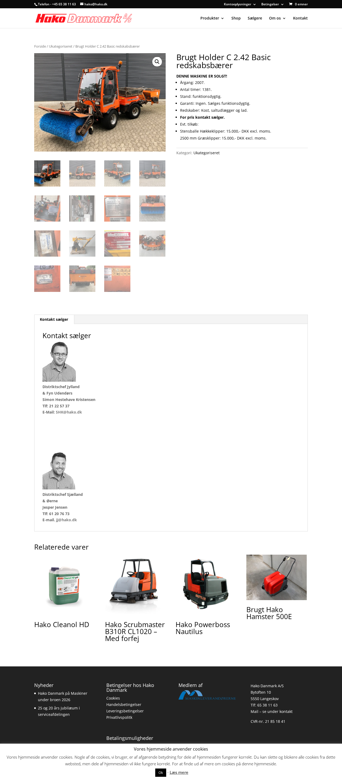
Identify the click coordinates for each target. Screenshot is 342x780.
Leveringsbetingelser (125, 710)
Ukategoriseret (60, 46)
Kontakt (300, 18)
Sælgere (255, 18)
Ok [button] (160, 772)
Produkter (209, 18)
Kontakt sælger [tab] (54, 319)
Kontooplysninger (237, 4)
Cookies (113, 698)
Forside (40, 46)
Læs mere (179, 772)
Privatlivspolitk (119, 717)
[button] (157, 62)
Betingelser (270, 4)
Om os (275, 18)
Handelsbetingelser (123, 704)
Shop (236, 18)
